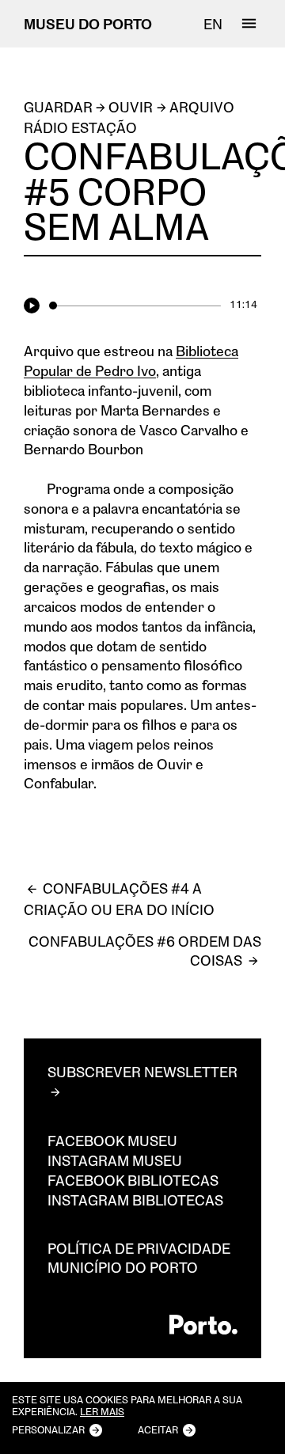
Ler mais (102, 1412)
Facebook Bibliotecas (133, 1180)
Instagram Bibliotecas (135, 1200)
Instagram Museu (115, 1160)
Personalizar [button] (48, 1429)
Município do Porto (123, 1267)
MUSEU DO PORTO (88, 23)
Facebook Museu (112, 1140)
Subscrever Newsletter (143, 1071)
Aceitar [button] (158, 1429)
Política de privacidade (139, 1248)
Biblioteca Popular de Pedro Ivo (131, 360)
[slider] (134, 305)
